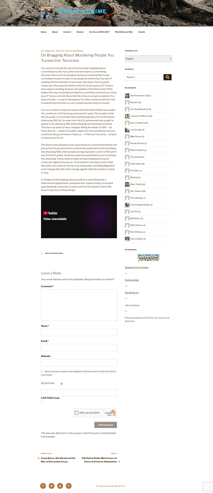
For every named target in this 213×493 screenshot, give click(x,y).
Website (45, 356)
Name (45, 326)
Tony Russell (136, 157)
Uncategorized (54, 253)
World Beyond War (124, 32)
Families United (132, 280)
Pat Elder (134, 170)
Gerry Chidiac (136, 238)
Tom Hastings (136, 198)
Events (142, 32)
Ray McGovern (132, 292)
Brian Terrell (135, 184)
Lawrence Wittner (138, 116)
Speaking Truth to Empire (136, 267)
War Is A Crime (82, 11)
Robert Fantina (137, 150)
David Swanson (74, 51)
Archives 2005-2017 (99, 32)
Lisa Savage (136, 129)
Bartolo (133, 102)
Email (45, 341)
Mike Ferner (135, 136)
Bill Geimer (135, 218)
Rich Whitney (136, 232)
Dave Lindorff (136, 123)
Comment (47, 286)
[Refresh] (61, 383)
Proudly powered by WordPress (110, 486)
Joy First (134, 211)
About (55, 32)
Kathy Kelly (135, 163)
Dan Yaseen (135, 191)
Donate (80, 32)
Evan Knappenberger (140, 204)
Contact (67, 32)
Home (43, 32)
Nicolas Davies (137, 143)
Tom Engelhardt (137, 109)
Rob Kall (134, 177)
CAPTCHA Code (50, 398)
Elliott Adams (136, 225)
